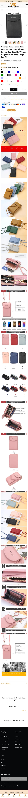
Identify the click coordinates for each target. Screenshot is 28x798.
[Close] (26, 201)
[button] (23, 209)
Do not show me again (15, 217)
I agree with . (15, 213)
